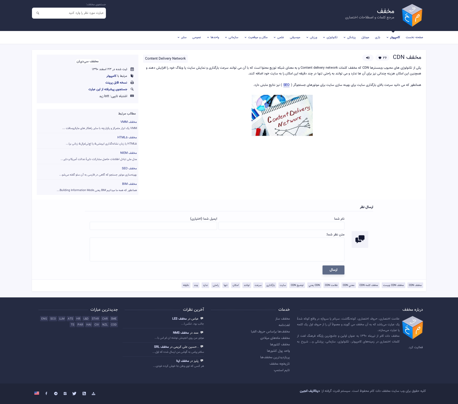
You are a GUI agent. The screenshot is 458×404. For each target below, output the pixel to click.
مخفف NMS (181, 333)
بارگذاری (270, 285)
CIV (96, 325)
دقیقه (186, 285)
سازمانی (233, 37)
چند (196, 285)
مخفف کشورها (280, 344)
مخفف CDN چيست (393, 285)
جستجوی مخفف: (96, 4)
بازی (377, 37)
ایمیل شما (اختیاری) (203, 219)
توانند (247, 285)
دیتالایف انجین (310, 391)
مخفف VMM (99, 125)
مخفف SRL (161, 347)
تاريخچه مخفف (280, 364)
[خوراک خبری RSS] (84, 393)
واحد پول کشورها (278, 351)
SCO (53, 319)
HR (78, 319)
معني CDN (348, 285)
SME (114, 319)
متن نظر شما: (335, 234)
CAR (105, 319)
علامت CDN (331, 285)
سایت (283, 285)
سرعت (258, 285)
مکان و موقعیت (258, 37)
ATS (70, 319)
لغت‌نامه (284, 325)
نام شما (339, 219)
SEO (286, 85)
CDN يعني (314, 285)
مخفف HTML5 (101, 140)
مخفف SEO (98, 171)
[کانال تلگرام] (56, 393)
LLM (61, 319)
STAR (95, 319)
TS (72, 325)
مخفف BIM (97, 187)
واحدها (215, 37)
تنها (226, 285)
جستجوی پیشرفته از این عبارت (107, 89)
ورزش (313, 37)
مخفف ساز (282, 318)
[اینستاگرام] (65, 393)
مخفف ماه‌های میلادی (275, 338)
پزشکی (351, 37)
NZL (105, 325)
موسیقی (295, 37)
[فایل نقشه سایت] (93, 393)
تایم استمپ (282, 370)
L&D (85, 319)
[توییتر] (74, 393)
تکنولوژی (332, 37)
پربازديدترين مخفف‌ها (275, 357)
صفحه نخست (414, 37)
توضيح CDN (297, 285)
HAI (88, 325)
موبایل (365, 37)
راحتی (216, 285)
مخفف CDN (415, 285)
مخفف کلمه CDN (368, 285)
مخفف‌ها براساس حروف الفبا (270, 331)
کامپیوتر (395, 37)
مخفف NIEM (99, 156)
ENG (44, 319)
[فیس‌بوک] (46, 393)
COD (114, 325)
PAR (80, 325)
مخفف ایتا (182, 361)
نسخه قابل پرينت (116, 82)
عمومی (196, 37)
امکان (236, 285)
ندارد (205, 285)
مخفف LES (179, 318)
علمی (280, 37)
